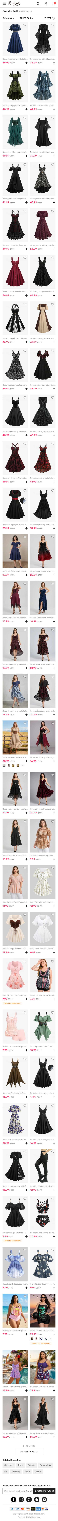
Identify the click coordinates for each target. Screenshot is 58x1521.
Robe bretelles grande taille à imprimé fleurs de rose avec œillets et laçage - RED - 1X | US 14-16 (42, 478)
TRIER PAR (25, 18)
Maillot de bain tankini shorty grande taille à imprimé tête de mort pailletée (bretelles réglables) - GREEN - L (42, 1330)
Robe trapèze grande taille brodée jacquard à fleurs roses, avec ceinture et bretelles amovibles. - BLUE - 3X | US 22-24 (15, 571)
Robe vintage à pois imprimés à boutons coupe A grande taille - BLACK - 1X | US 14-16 (42, 385)
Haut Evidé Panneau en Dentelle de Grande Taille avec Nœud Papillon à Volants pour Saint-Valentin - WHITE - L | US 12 (42, 949)
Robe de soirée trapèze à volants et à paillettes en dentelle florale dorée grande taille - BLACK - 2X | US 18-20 (15, 855)
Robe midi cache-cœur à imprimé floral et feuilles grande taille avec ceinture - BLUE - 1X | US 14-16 (15, 1140)
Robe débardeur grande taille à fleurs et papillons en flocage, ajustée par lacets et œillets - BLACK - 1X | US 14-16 (42, 525)
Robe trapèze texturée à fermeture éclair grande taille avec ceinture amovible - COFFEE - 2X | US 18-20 (15, 1093)
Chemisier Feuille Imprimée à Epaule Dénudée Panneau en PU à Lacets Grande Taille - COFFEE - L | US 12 (42, 855)
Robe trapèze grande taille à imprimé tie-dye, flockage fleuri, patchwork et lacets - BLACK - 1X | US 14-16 (42, 292)
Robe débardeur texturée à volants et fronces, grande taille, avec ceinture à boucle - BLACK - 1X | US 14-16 (42, 1433)
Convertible (46, 1465)
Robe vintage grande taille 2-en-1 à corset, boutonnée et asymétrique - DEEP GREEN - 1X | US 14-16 (15, 105)
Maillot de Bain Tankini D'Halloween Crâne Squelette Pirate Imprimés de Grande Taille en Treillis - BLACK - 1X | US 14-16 (42, 1233)
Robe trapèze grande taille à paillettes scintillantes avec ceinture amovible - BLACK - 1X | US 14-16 (42, 431)
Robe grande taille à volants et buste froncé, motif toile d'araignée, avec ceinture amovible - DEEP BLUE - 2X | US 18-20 (15, 809)
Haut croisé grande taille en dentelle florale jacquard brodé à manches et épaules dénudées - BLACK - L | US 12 (15, 1233)
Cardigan (8, 1465)
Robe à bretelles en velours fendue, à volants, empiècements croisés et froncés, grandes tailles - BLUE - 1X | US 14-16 (42, 618)
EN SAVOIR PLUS (29, 1451)
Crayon (31, 1465)
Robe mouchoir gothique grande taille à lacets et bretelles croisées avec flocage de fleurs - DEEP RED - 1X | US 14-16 (42, 757)
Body (27, 1471)
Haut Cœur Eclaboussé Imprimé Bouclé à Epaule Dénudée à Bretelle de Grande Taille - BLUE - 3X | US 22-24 (15, 1284)
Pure (20, 1465)
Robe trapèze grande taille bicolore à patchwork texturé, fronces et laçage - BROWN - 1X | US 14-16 (42, 338)
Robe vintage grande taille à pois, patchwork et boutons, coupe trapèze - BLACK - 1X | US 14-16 (15, 1186)
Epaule (38, 1471)
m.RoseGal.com (16, 3)
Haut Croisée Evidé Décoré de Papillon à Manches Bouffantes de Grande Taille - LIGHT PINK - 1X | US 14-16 (15, 902)
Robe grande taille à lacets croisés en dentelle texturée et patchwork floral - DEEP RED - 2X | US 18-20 (15, 618)
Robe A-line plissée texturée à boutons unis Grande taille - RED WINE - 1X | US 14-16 (15, 292)
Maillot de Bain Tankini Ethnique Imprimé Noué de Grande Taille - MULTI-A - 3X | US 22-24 (42, 995)
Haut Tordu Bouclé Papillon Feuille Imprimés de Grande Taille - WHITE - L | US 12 (42, 902)
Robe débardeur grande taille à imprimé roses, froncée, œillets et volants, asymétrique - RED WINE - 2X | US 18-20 (15, 664)
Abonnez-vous (44, 1491)
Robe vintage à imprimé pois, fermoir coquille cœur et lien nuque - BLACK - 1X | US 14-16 (15, 338)
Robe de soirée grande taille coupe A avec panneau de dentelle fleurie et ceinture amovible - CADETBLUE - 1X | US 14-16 (15, 59)
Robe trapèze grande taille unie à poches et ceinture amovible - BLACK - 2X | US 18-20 (42, 1093)
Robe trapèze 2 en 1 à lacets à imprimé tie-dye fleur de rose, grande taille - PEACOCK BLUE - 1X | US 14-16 (42, 105)
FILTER (48, 18)
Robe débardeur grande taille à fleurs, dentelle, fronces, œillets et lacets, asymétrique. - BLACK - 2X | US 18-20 (15, 1433)
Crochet (16, 1471)
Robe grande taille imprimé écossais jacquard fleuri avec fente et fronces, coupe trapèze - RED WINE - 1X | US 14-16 (42, 245)
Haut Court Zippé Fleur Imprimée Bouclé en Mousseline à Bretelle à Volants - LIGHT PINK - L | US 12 (15, 995)
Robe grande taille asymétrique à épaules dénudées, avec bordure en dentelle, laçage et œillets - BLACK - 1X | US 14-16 (15, 199)
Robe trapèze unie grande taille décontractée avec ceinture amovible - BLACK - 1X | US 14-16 (42, 1140)
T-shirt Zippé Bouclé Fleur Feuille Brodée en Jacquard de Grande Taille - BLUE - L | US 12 (42, 1284)
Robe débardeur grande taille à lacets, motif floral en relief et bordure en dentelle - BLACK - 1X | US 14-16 (15, 431)
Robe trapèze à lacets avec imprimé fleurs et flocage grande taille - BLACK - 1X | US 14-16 (15, 385)
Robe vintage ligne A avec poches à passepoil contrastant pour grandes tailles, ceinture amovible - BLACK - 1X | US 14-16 (15, 525)
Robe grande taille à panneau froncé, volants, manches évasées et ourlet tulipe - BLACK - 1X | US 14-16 (42, 152)
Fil (5, 1471)
